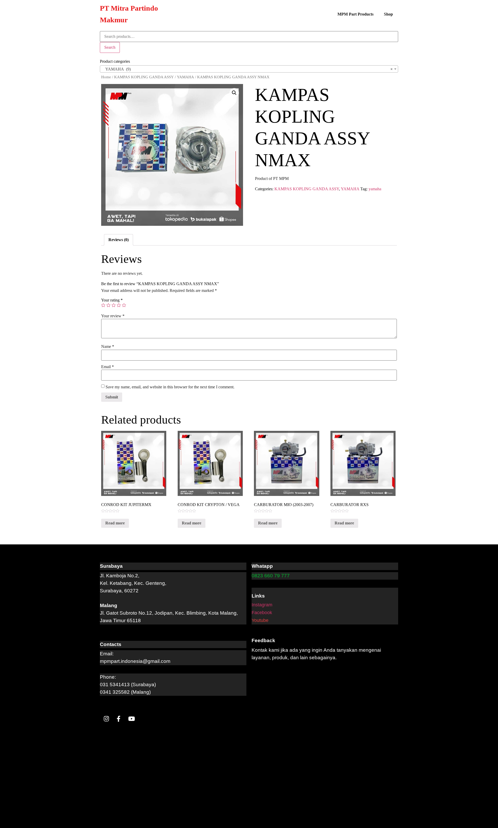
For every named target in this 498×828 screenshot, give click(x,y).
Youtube (260, 620)
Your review (113, 316)
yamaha (375, 189)
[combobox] (249, 69)
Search (109, 47)
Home (106, 77)
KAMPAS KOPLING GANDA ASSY (144, 77)
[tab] (118, 239)
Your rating (112, 300)
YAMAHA (185, 77)
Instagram (262, 604)
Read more (115, 523)
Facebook (262, 612)
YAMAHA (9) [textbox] (247, 69)
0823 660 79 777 (271, 575)
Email (107, 367)
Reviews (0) (118, 239)
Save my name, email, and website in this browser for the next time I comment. (170, 387)
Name (107, 347)
